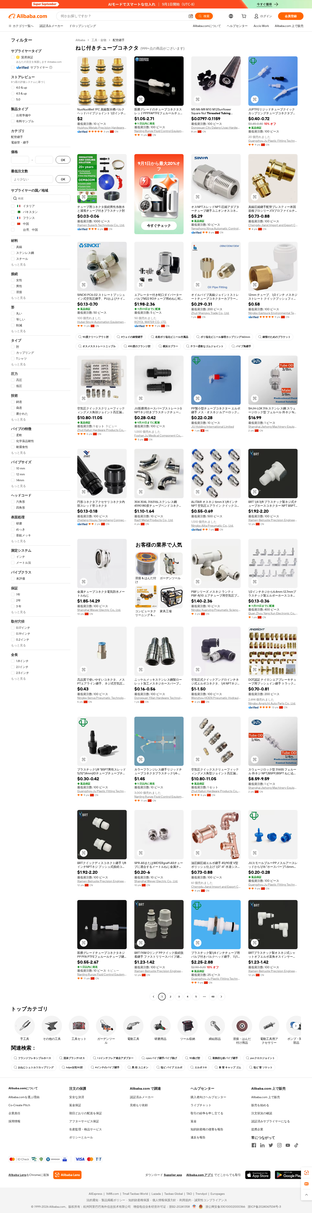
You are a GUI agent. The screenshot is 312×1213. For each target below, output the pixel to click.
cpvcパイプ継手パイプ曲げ (161, 1058)
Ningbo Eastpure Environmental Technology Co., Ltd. (273, 313)
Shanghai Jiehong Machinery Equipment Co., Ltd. (273, 426)
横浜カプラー (170, 346)
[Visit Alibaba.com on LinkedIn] (262, 1145)
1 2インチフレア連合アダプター (115, 1058)
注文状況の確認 (261, 1113)
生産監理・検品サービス (85, 1129)
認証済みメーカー (142, 1097)
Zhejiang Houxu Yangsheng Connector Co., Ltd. (102, 520)
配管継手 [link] (119, 40)
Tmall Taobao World (135, 1193)
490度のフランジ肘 (139, 346)
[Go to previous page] (153, 996)
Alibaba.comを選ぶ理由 (23, 1097)
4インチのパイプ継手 (107, 1067)
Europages (218, 1193)
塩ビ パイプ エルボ (171, 1067)
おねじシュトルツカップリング (36, 1067)
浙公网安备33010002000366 (225, 1206)
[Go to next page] (221, 996)
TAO (189, 1193)
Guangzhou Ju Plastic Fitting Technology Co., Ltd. (273, 140)
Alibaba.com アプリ (199, 1175)
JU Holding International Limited (212, 426)
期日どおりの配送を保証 (85, 1113)
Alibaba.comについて (23, 1088)
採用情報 (14, 1121)
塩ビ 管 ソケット (263, 1067)
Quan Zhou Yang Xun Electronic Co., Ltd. (273, 613)
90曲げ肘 (194, 1058)
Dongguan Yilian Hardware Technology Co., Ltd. (159, 698)
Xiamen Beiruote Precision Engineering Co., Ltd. (273, 520)
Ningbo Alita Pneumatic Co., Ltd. (212, 525)
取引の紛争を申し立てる (207, 1113)
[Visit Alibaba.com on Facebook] (253, 1145)
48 (212, 996)
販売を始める (260, 1105)
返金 (194, 1121)
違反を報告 (198, 1137)
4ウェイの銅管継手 (132, 336)
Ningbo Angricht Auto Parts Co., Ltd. (272, 703)
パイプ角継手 (243, 346)
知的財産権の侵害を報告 (207, 1129)
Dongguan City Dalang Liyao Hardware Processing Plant (216, 127)
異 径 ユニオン (140, 1067)
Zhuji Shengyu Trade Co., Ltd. (210, 313)
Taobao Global (173, 1193)
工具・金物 (98, 40)
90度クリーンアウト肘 (96, 336)
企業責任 (14, 1113)
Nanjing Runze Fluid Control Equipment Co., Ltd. (159, 131)
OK (63, 160)
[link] (306, 1172)
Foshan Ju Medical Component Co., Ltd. (159, 435)
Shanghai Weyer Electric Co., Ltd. (99, 610)
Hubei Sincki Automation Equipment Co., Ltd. (102, 322)
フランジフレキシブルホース (34, 1058)
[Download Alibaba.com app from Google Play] (289, 1175)
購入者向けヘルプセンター (208, 1097)
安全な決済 (76, 1097)
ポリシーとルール (81, 1137)
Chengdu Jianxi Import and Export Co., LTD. (273, 225)
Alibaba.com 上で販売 (265, 1097)
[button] (190, 16)
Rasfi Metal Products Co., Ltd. (153, 520)
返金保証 (75, 1105)
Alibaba (80, 40)
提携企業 (257, 1129)
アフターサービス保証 (84, 1121)
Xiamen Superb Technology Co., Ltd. (101, 225)
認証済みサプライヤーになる (270, 1121)
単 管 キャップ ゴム (230, 1067)
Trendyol (201, 1193)
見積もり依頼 (139, 1105)
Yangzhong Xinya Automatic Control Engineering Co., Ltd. (216, 228)
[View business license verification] (194, 1207)
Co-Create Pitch (19, 1105)
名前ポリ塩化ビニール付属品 (171, 336)
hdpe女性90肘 (74, 1067)
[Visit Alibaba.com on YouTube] (287, 1145)
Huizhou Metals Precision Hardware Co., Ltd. (102, 127)
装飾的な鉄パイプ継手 (225, 1058)
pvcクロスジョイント (262, 1058)
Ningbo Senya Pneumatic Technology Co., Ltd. (102, 698)
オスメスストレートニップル (99, 346)
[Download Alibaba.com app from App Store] (258, 1175)
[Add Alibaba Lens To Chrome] (67, 1175)
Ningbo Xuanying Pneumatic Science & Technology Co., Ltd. (216, 610)
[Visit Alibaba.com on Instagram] (279, 1145)
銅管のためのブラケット (277, 336)
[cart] (245, 16)
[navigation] (40, 519)
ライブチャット (201, 1105)
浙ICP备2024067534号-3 (264, 1206)
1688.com (112, 1193)
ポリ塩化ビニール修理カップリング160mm (225, 336)
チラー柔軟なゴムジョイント (206, 346)
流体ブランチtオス (74, 1058)
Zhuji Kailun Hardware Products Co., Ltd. (102, 430)
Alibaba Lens (17, 1175)
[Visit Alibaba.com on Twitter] (270, 1145)
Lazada (156, 1193)
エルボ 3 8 (201, 1067)
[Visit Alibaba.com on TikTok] (296, 1145)
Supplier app (173, 1175)
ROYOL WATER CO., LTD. (150, 322)
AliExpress (95, 1193)
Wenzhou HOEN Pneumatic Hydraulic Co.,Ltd (216, 698)
